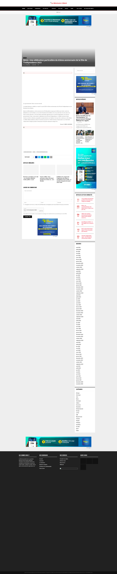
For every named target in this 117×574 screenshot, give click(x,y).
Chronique (78, 400)
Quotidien (78, 424)
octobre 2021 (79, 362)
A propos (41, 460)
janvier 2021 (79, 380)
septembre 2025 (79, 269)
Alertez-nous (63, 460)
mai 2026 (78, 253)
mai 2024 (78, 300)
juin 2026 (78, 251)
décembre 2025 (79, 263)
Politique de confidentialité (45, 466)
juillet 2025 (78, 273)
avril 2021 (78, 374)
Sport (77, 428)
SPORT (66, 8)
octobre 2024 (79, 291)
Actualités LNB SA (88, 8)
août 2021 (78, 366)
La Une (77, 412)
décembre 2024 (79, 287)
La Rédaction (27, 64)
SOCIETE (54, 8)
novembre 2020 (79, 383)
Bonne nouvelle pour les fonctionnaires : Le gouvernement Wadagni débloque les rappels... (83, 118)
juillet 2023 (78, 320)
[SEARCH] (92, 70)
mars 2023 (78, 328)
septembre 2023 (79, 316)
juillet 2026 (78, 249)
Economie (78, 404)
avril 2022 (78, 350)
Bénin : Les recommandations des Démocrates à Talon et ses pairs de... (87, 207)
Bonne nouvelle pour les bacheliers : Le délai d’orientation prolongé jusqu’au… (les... (80, 140)
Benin (77, 398)
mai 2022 (78, 348)
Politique (78, 422)
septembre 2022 (79, 340)
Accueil (41, 458)
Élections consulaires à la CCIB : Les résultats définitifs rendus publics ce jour (30, 178)
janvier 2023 (79, 332)
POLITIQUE (29, 8)
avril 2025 (78, 279)
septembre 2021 (79, 364)
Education (78, 406)
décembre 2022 (79, 334)
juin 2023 (78, 322)
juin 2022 (78, 346)
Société (25, 57)
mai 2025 (78, 277)
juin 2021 (78, 370)
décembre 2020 (79, 381)
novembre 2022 (79, 336)
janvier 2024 (79, 308)
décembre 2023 (79, 310)
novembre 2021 (79, 360)
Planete (77, 420)
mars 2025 (78, 281)
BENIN (23, 8)
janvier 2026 (79, 261)
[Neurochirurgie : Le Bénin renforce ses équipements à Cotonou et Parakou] (89, 132)
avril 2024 (78, 302)
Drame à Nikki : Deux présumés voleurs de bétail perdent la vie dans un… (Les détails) (47, 179)
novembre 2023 (79, 312)
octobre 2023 (79, 314)
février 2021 (78, 378)
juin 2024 (78, 298)
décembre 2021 (79, 358)
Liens (72, 8)
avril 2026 (78, 255)
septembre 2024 (79, 293)
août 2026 (78, 247)
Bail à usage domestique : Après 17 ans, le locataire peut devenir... (87, 230)
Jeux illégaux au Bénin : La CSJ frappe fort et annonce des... (87, 223)
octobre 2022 (79, 338)
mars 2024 (78, 304)
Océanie (78, 418)
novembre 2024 (79, 289)
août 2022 (78, 342)
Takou (77, 430)
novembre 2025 (79, 265)
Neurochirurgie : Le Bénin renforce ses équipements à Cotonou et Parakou (89, 139)
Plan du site (42, 468)
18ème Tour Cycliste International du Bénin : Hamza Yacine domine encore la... (87, 216)
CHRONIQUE (37, 8)
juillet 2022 (78, 344)
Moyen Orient (79, 416)
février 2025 (78, 283)
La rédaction (42, 462)
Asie (77, 397)
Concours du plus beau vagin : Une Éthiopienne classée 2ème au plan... (87, 237)
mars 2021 (78, 376)
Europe (77, 410)
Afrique (77, 393)
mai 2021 (78, 372)
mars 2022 (78, 352)
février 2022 (78, 354)
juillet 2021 (78, 368)
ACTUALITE (45, 8)
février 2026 (78, 259)
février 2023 (78, 330)
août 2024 (78, 295)
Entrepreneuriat (79, 408)
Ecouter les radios (64, 458)
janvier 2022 (79, 356)
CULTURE (60, 8)
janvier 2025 (79, 285)
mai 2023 (78, 324)
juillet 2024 (78, 296)
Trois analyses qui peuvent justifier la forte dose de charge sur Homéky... (87, 200)
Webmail (62, 464)
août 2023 (78, 318)
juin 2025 (78, 275)
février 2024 (78, 306)
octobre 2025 (79, 267)
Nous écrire (62, 462)
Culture (77, 402)
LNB (77, 414)
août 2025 (78, 271)
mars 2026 (78, 257)
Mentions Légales (43, 464)
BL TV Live (79, 8)
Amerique (78, 395)
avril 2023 (78, 326)
